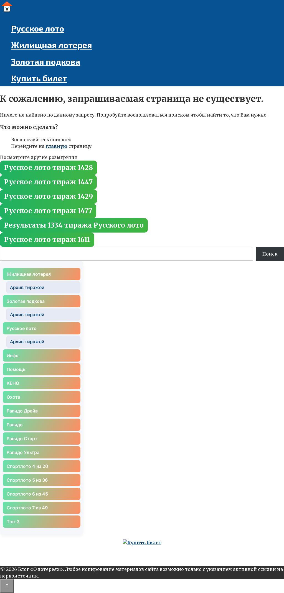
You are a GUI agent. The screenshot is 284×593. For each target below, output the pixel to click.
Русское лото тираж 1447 (48, 182)
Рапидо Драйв (22, 411)
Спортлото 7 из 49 (27, 508)
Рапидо (15, 424)
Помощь (16, 369)
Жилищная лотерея (51, 45)
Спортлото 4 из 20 (27, 466)
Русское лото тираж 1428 (48, 167)
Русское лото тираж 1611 (47, 239)
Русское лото (37, 28)
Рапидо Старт (22, 438)
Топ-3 (13, 521)
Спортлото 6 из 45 (27, 494)
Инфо (13, 355)
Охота (13, 397)
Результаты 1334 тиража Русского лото (74, 225)
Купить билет (39, 78)
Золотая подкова (45, 61)
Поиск (270, 254)
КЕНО (13, 383)
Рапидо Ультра (23, 452)
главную (56, 146)
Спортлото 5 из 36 (27, 480)
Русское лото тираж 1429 (48, 196)
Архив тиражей (27, 287)
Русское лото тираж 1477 (48, 211)
